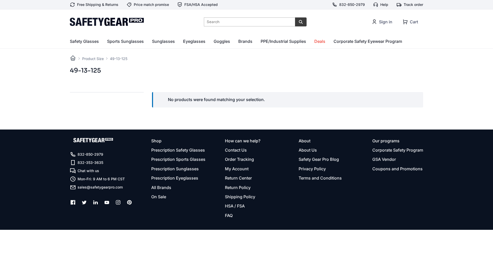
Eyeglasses (194, 41)
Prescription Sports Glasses (178, 159)
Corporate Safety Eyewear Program (368, 41)
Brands (245, 41)
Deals (319, 41)
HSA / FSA (235, 206)
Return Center (238, 178)
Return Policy (238, 187)
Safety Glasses (84, 41)
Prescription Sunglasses (175, 168)
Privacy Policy (312, 168)
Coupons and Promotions (397, 168)
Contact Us (236, 150)
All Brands (161, 187)
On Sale (158, 196)
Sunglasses (163, 41)
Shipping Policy (240, 196)
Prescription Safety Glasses (178, 150)
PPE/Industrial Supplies (283, 41)
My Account (237, 168)
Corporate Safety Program (397, 150)
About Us (308, 150)
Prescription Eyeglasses (174, 178)
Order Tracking (239, 159)
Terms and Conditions (320, 178)
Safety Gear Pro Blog (319, 159)
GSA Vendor (384, 159)
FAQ (229, 215)
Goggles (222, 41)
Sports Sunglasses (125, 41)
